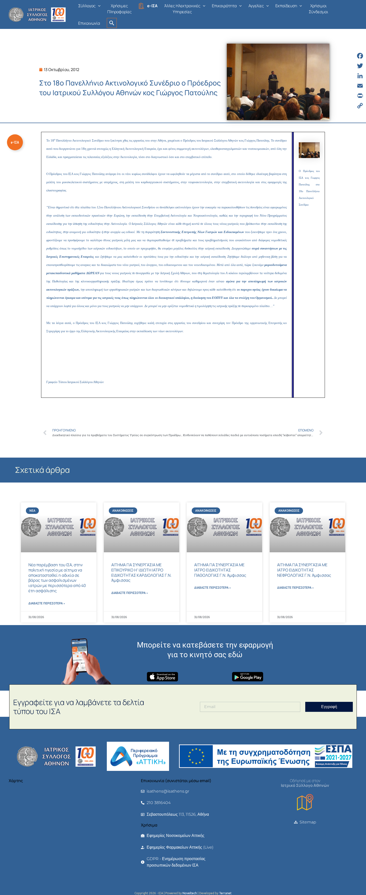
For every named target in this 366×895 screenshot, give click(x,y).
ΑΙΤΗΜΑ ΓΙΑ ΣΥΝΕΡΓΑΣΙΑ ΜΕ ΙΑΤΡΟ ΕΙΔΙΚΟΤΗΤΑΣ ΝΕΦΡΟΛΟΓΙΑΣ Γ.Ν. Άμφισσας (304, 570)
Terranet (225, 893)
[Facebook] (360, 56)
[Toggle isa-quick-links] (15, 142)
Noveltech (190, 893)
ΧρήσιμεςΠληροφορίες (119, 8)
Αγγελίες (256, 5)
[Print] (360, 96)
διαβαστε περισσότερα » (46, 603)
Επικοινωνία (89, 23)
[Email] (360, 86)
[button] (98, 6)
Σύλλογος (87, 5)
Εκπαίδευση (286, 5)
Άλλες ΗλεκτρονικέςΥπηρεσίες (182, 8)
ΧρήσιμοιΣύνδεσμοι (318, 8)
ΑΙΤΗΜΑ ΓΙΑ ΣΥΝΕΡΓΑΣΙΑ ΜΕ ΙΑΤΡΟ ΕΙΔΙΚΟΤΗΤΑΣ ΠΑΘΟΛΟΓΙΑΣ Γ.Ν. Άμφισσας (220, 570)
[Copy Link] (360, 106)
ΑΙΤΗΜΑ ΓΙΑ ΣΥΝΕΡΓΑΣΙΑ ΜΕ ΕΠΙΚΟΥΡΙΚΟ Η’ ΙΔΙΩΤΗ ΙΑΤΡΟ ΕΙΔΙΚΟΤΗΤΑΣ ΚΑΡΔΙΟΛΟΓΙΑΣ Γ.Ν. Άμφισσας (141, 572)
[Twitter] (360, 66)
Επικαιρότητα (224, 5)
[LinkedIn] (360, 76)
